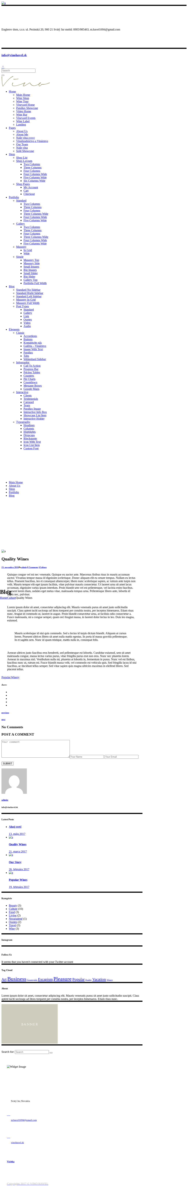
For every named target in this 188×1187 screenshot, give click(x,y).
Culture (11, 597)
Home (3, 597)
